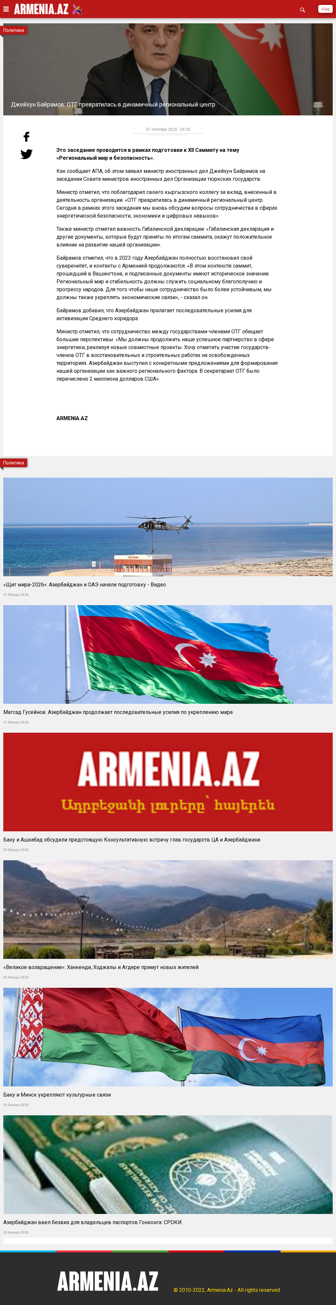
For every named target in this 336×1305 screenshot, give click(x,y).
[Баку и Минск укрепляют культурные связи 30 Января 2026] (168, 986)
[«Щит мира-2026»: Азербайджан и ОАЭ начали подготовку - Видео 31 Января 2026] (168, 475)
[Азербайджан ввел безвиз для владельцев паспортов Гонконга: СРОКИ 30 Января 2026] (168, 1113)
